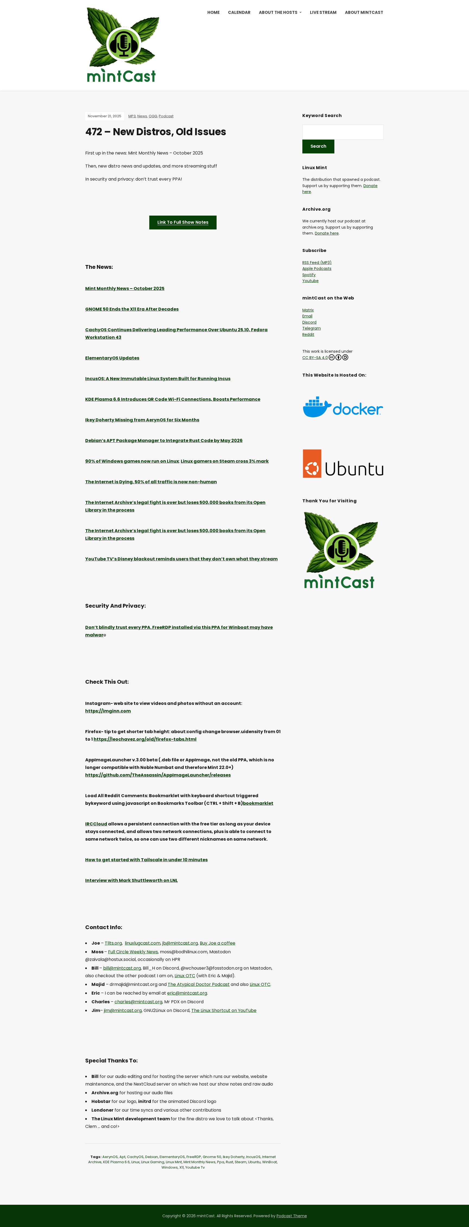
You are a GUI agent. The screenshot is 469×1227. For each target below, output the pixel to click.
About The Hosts (278, 12)
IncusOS (253, 1156)
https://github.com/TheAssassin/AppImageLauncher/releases (158, 775)
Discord (309, 322)
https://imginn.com (108, 711)
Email (307, 316)
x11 (181, 1167)
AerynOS (110, 1156)
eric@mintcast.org (187, 993)
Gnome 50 (212, 1156)
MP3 (132, 116)
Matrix (308, 310)
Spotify (309, 274)
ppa (220, 1162)
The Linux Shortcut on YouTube (223, 1010)
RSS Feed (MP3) (317, 262)
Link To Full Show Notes (182, 222)
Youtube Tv (195, 1167)
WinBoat (269, 1162)
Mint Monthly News (199, 1162)
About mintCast (364, 12)
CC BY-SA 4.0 (315, 357)
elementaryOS (172, 1156)
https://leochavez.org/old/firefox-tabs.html (145, 739)
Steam (240, 1162)
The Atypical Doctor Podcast (199, 984)
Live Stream (323, 12)
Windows (169, 1167)
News (142, 116)
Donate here (327, 233)
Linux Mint (174, 1162)
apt (122, 1156)
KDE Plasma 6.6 (116, 1162)
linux (135, 1162)
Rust (229, 1162)
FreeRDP (193, 1156)
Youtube (310, 280)
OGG (153, 116)
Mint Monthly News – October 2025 (124, 288)
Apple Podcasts (316, 268)
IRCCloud (96, 824)
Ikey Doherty (234, 1156)
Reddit (308, 334)
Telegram (311, 328)
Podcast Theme (292, 1216)
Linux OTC (185, 976)
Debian (151, 1156)
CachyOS (135, 1156)
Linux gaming (152, 1162)
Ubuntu (254, 1162)
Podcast (166, 116)
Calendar (239, 12)
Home (213, 12)
